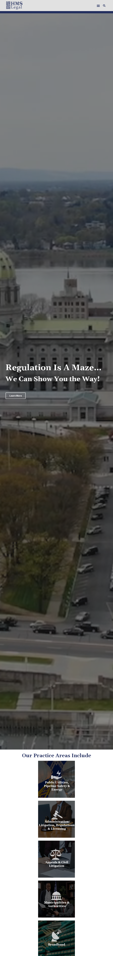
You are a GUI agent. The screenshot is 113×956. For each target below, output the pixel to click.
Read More (56, 868)
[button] (98, 5)
